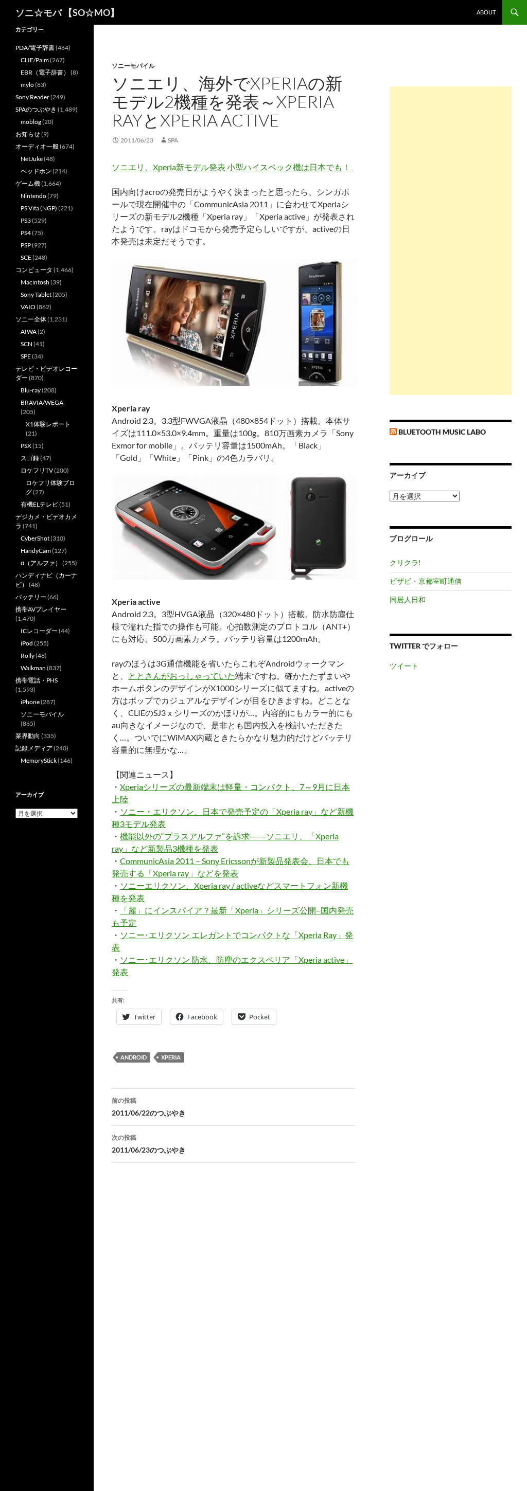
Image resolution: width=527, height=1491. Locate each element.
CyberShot (35, 538)
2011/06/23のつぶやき (149, 1144)
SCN (26, 344)
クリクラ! (405, 562)
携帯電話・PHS (36, 680)
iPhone (30, 702)
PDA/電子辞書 (35, 47)
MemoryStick (39, 760)
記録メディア (33, 748)
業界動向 (27, 736)
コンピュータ (33, 270)
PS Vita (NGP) (39, 208)
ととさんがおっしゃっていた (181, 675)
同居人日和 (408, 599)
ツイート (404, 665)
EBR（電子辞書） (45, 72)
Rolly (27, 655)
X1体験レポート (48, 424)
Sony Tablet (36, 294)
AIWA (29, 331)
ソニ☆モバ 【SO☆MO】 (67, 12)
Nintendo (33, 196)
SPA (173, 140)
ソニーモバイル (133, 65)
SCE (26, 257)
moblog (31, 121)
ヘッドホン (36, 171)
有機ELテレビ (39, 504)
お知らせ (27, 134)
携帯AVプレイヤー (40, 609)
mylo (27, 84)
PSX (26, 446)
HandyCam (36, 550)
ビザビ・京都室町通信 (426, 581)
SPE (26, 356)
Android (133, 1057)
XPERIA (171, 1057)
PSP (26, 245)
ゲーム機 (27, 183)
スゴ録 (30, 458)
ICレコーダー (39, 631)
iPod (27, 643)
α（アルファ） (41, 563)
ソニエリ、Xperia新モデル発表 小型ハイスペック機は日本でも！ (231, 167)
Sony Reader (32, 97)
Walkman (33, 668)
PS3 (26, 220)
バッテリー (30, 597)
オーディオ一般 (37, 146)
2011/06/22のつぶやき (149, 1107)
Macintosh (35, 282)
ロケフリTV (37, 470)
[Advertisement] (451, 240)
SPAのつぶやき (36, 109)
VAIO (28, 307)
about (486, 12)
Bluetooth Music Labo (442, 431)
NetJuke (32, 159)
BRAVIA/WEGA (42, 402)
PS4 (26, 233)
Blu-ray (31, 390)
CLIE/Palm (35, 60)
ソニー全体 (30, 319)
